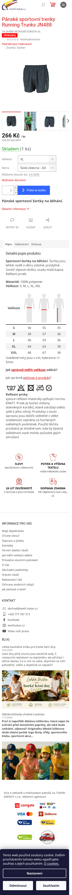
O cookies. (51, 863)
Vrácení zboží (10, 574)
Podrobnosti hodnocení (17, 44)
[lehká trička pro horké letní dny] (36, 689)
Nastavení (34, 873)
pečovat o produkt (36, 378)
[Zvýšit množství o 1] (15, 188)
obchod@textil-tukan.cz (23, 608)
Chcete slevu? (10, 535)
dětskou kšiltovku (37, 721)
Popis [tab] (8, 244)
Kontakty (7, 545)
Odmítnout (18, 885)
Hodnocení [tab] (22, 244)
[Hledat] (43, 5)
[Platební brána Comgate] (24, 805)
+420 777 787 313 (19, 614)
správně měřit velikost (28, 370)
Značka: (16, 47)
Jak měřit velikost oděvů (17, 555)
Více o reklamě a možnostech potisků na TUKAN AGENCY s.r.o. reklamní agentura (34, 794)
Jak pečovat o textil (14, 589)
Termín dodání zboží (15, 550)
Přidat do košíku (36, 190)
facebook (13, 620)
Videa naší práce (18, 631)
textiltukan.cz (16, 625)
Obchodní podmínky (15, 570)
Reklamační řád (12, 579)
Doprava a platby (13, 540)
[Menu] (63, 5)
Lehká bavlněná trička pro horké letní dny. (29, 647)
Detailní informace (14, 209)
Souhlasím (51, 885)
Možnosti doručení (14, 180)
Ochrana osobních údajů (18, 584)
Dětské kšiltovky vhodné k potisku (23, 714)
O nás (5, 565)
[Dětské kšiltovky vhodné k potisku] (36, 760)
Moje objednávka (13, 531)
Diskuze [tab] (36, 244)
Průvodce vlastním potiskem (20, 560)
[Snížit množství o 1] (15, 192)
